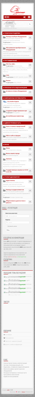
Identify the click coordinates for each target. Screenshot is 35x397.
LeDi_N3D (7, 267)
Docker (26, 77)
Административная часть (13, 123)
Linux (7, 75)
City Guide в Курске (13, 101)
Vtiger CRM (6, 70)
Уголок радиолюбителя (12, 177)
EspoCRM (28, 68)
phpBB (8, 390)
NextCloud (12, 68)
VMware (19, 82)
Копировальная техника (17, 42)
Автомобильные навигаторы (15, 116)
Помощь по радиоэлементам (15, 190)
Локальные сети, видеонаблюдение (16, 87)
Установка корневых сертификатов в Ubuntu (21, 276)
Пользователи (9, 338)
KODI (15, 82)
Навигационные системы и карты (15, 98)
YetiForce (5, 72)
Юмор (8, 148)
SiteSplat (23, 392)
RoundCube (24, 70)
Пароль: (7, 220)
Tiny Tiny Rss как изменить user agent (19, 280)
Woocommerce (18, 66)
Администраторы (12, 256)
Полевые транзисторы (16, 197)
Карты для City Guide (16, 107)
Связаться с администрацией (13, 341)
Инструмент (16, 112)
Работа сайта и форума (13, 135)
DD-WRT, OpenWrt (19, 77)
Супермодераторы (21, 256)
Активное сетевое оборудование (16, 91)
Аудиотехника (10, 180)
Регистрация (12, 208)
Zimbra (18, 70)
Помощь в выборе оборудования (16, 36)
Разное (8, 80)
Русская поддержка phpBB (8, 395)
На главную (8, 334)
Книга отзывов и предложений (15, 126)
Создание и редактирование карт (16, 111)
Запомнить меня (12, 226)
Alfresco (23, 68)
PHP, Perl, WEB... (11, 64)
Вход (4, 208)
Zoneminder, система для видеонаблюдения (21, 284)
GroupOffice (12, 70)
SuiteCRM (18, 68)
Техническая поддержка (12, 33)
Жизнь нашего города (12, 153)
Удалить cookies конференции (13, 344)
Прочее (7, 144)
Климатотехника (7, 44)
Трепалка (9, 159)
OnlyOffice (6, 68)
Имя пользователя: (11, 213)
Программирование (11, 60)
